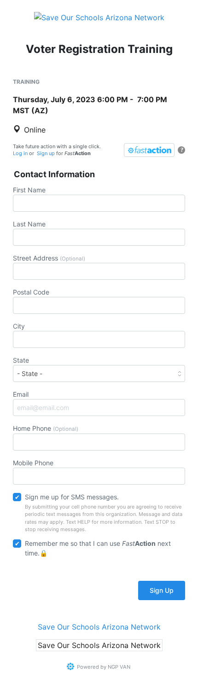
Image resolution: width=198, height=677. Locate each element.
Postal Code (31, 292)
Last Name (29, 224)
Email (21, 394)
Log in (20, 153)
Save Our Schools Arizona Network (99, 626)
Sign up (46, 153)
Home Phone (45, 428)
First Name (29, 190)
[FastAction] (149, 150)
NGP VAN (119, 667)
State (21, 360)
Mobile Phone (33, 463)
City (19, 326)
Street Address (49, 258)
